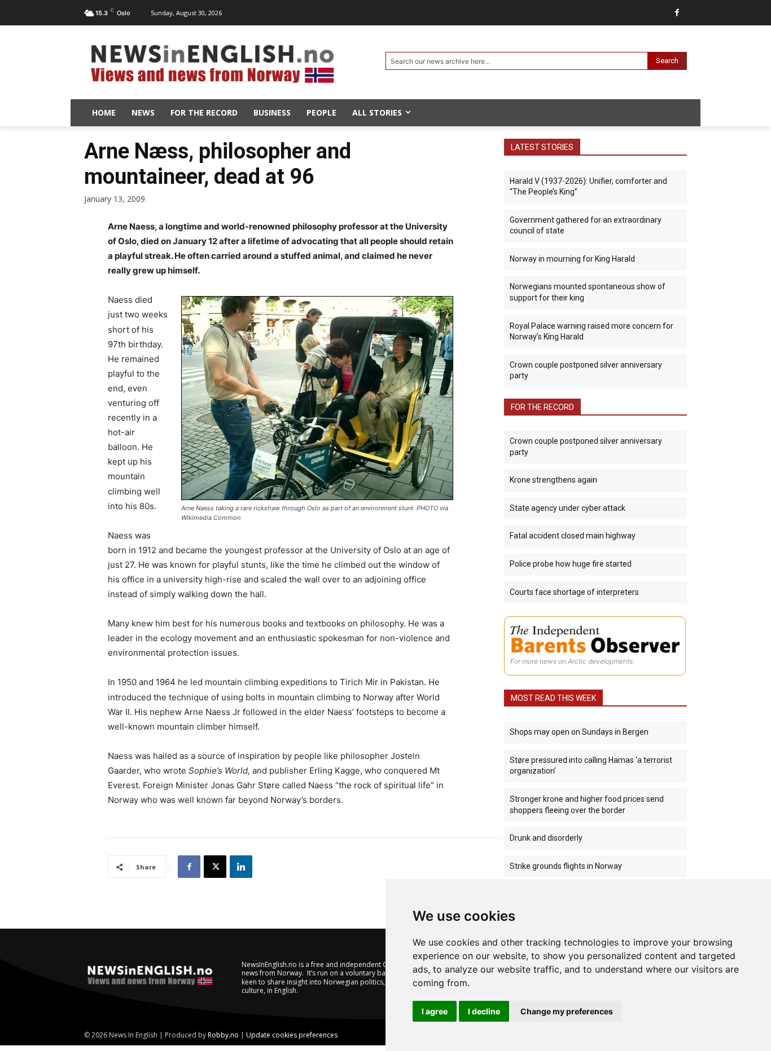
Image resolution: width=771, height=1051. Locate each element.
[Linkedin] (241, 866)
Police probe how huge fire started (571, 563)
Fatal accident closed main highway (573, 535)
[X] (215, 866)
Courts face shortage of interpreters (574, 592)
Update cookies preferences (292, 1035)
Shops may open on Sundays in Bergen (579, 731)
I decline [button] (484, 1011)
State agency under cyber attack (567, 508)
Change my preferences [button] (566, 1011)
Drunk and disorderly (546, 837)
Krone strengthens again (553, 479)
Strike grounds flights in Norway (566, 866)
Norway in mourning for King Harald (572, 258)
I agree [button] (435, 1011)
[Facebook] (677, 13)
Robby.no (223, 1035)
